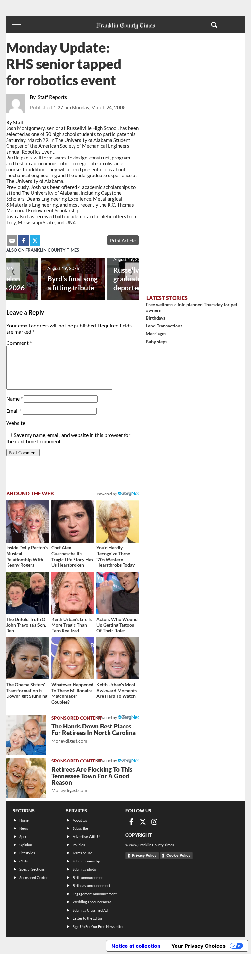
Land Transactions (164, 325)
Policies (79, 845)
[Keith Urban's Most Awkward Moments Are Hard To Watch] (117, 658)
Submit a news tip (86, 861)
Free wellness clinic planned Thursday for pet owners (191, 307)
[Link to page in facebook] (23, 240)
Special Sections (32, 869)
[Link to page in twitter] (35, 240)
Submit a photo (84, 869)
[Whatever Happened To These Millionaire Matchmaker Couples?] (72, 658)
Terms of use (82, 853)
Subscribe (80, 828)
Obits (23, 861)
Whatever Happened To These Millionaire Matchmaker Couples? (72, 693)
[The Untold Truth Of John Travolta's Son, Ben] (27, 593)
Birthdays (155, 318)
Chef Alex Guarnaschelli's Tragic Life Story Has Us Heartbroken (72, 556)
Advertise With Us (87, 836)
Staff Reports (52, 97)
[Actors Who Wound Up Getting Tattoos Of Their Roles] (117, 593)
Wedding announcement (92, 902)
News (23, 828)
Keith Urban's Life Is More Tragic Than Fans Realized (71, 624)
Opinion (25, 845)
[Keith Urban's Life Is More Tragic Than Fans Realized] (72, 593)
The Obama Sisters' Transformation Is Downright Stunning (26, 690)
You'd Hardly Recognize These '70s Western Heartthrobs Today (115, 556)
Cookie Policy (178, 855)
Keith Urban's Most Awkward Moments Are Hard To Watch (116, 690)
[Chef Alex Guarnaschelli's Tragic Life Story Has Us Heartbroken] (72, 521)
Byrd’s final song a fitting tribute (72, 283)
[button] (214, 24)
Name (14, 398)
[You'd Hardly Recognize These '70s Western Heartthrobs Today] (117, 521)
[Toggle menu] (16, 24)
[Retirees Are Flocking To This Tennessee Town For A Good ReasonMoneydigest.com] (26, 778)
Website (15, 423)
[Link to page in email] (12, 240)
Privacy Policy (144, 855)
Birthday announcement (91, 885)
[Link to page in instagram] (154, 821)
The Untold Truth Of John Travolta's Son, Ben (26, 624)
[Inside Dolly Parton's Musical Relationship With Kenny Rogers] (27, 521)
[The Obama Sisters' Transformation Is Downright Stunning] (27, 658)
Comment (19, 343)
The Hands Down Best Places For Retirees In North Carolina (93, 733)
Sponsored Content (34, 877)
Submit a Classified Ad (90, 910)
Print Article (123, 240)
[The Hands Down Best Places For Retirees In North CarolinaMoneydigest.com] (26, 735)
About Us (80, 820)
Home (24, 820)
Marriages (156, 333)
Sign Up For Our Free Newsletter (98, 926)
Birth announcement (89, 877)
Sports (24, 836)
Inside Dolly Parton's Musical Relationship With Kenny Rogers (27, 556)
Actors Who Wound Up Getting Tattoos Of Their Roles (117, 624)
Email (14, 411)
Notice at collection (135, 946)
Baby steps (156, 341)
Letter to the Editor (87, 918)
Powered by (107, 493)
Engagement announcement (95, 894)
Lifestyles (27, 853)
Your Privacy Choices (198, 946)
